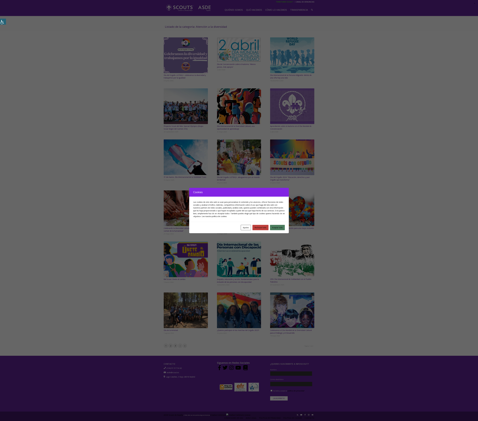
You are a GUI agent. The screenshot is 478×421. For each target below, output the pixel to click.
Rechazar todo (260, 227)
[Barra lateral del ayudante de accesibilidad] (3, 22)
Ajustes (246, 227)
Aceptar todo (277, 227)
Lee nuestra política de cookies (214, 216)
